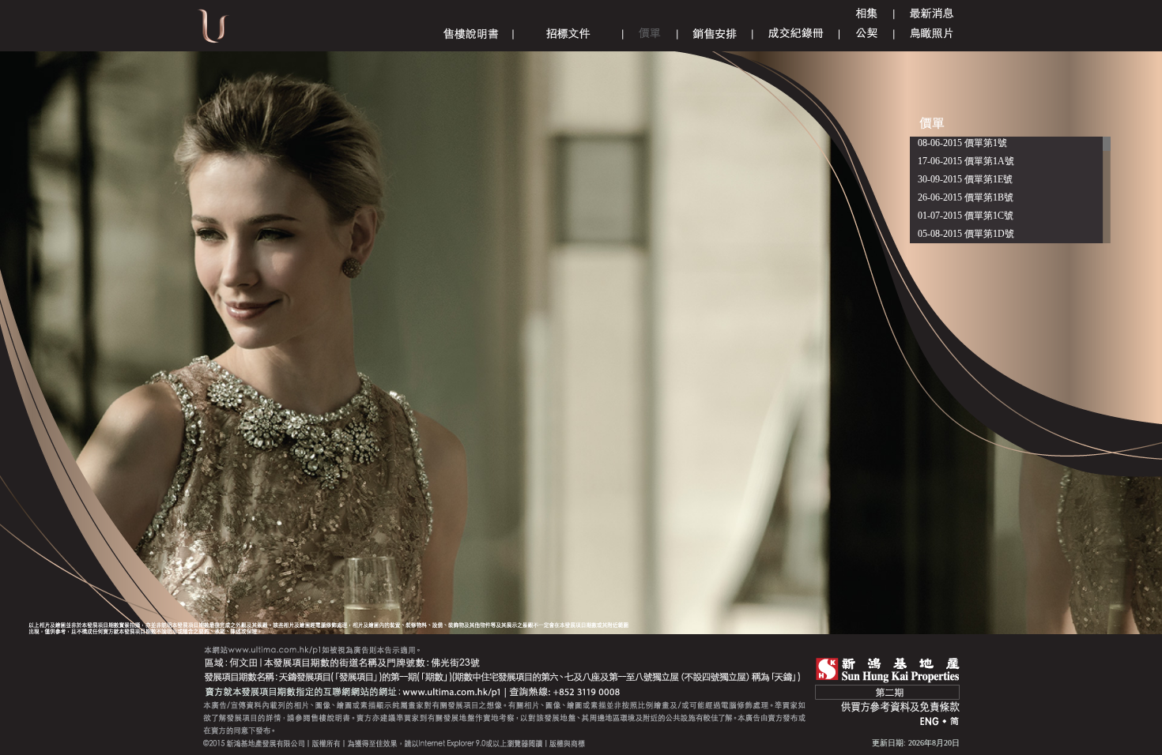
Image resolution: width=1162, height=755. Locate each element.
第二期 (887, 692)
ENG (929, 722)
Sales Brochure (471, 33)
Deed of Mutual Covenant (866, 33)
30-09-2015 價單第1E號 (965, 179)
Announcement (932, 14)
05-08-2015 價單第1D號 (966, 233)
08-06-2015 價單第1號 (962, 142)
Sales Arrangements (714, 33)
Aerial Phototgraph (931, 33)
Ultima (213, 31)
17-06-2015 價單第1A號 (966, 161)
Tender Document (568, 33)
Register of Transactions (796, 33)
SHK (888, 670)
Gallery (866, 14)
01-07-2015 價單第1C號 (965, 215)
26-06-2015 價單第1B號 (965, 197)
